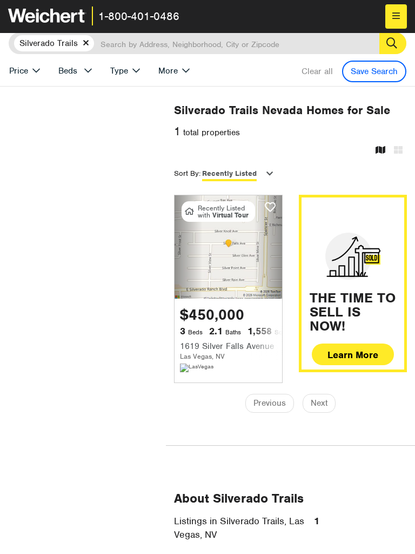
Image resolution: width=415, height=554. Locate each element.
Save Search (374, 71)
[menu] (396, 16)
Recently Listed (229, 173)
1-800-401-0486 (138, 16)
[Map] (380, 150)
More (168, 70)
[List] (398, 150)
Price (18, 70)
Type (119, 70)
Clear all (317, 71)
